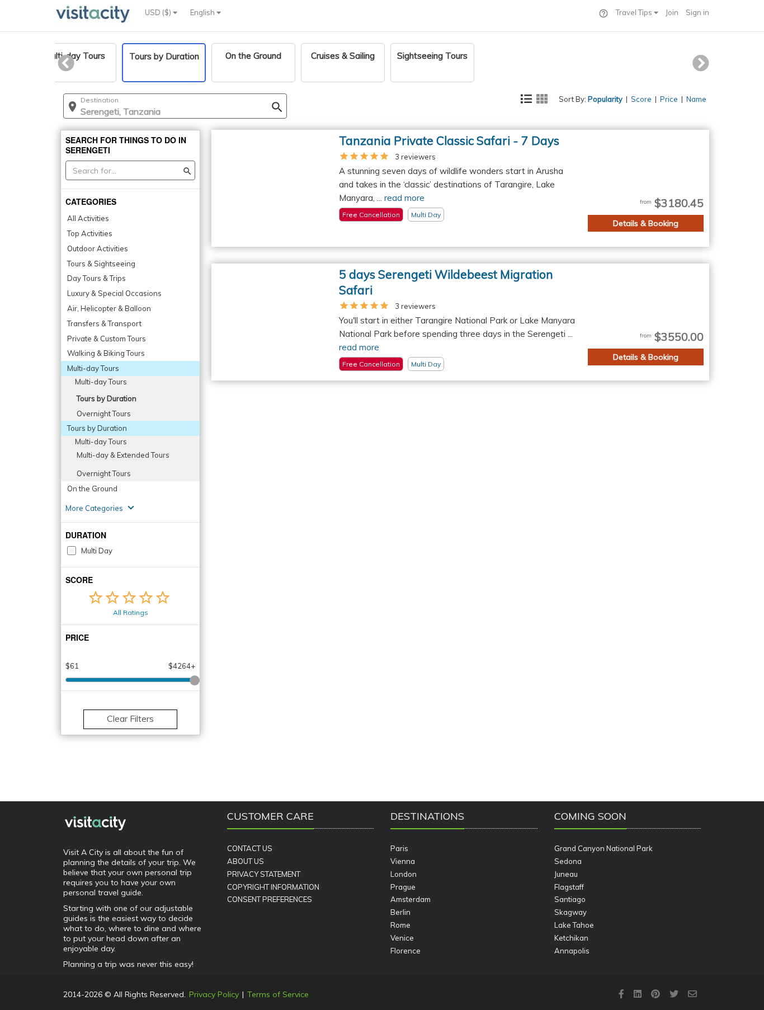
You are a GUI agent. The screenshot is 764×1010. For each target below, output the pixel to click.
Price (669, 99)
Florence (405, 950)
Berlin (400, 912)
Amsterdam (410, 899)
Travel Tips (635, 12)
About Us (245, 861)
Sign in (697, 12)
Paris (399, 848)
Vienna (402, 861)
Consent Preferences (269, 899)
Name (696, 99)
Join (672, 12)
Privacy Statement (263, 874)
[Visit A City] (95, 823)
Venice (402, 937)
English (203, 12)
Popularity (605, 99)
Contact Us (249, 848)
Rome (400, 924)
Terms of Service (278, 994)
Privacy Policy (214, 994)
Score (641, 99)
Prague (403, 886)
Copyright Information (273, 886)
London (403, 874)
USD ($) (159, 12)
